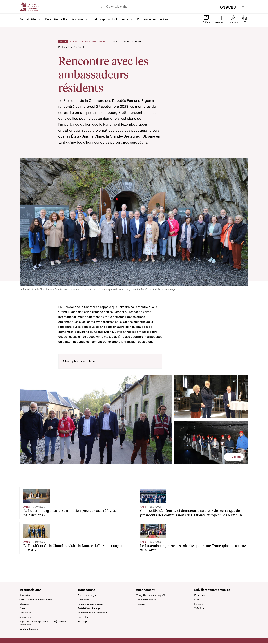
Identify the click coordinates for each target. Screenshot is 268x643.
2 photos (236, 456)
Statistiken (25, 612)
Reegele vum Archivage (90, 604)
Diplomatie (64, 47)
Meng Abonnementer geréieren (152, 595)
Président (79, 47)
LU (243, 6)
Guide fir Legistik (28, 629)
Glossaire (24, 604)
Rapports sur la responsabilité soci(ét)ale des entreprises (43, 623)
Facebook (199, 595)
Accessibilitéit (26, 617)
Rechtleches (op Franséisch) (92, 612)
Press (22, 608)
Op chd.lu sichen (117, 7)
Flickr (197, 599)
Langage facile (228, 6)
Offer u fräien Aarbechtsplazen (35, 599)
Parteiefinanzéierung (89, 608)
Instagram (199, 604)
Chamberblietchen (146, 599)
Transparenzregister (88, 595)
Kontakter (24, 595)
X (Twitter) (199, 608)
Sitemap (82, 621)
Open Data (83, 599)
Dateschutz (84, 617)
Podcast (140, 604)
